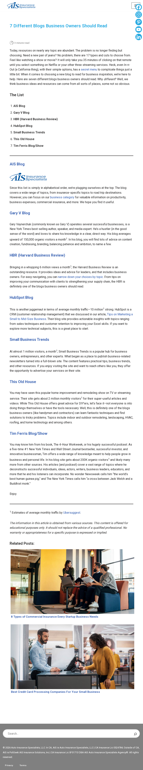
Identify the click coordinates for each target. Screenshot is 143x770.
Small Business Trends (29, 339)
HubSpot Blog (21, 297)
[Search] (135, 733)
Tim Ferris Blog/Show (28, 433)
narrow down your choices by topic (80, 277)
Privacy (9, 765)
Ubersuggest (71, 512)
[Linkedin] (138, 37)
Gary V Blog (20, 213)
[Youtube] (138, 30)
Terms (23, 765)
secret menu (89, 69)
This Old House (23, 382)
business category (62, 197)
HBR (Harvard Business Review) (37, 255)
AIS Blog (17, 164)
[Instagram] (138, 15)
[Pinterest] (138, 22)
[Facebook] (138, 7)
